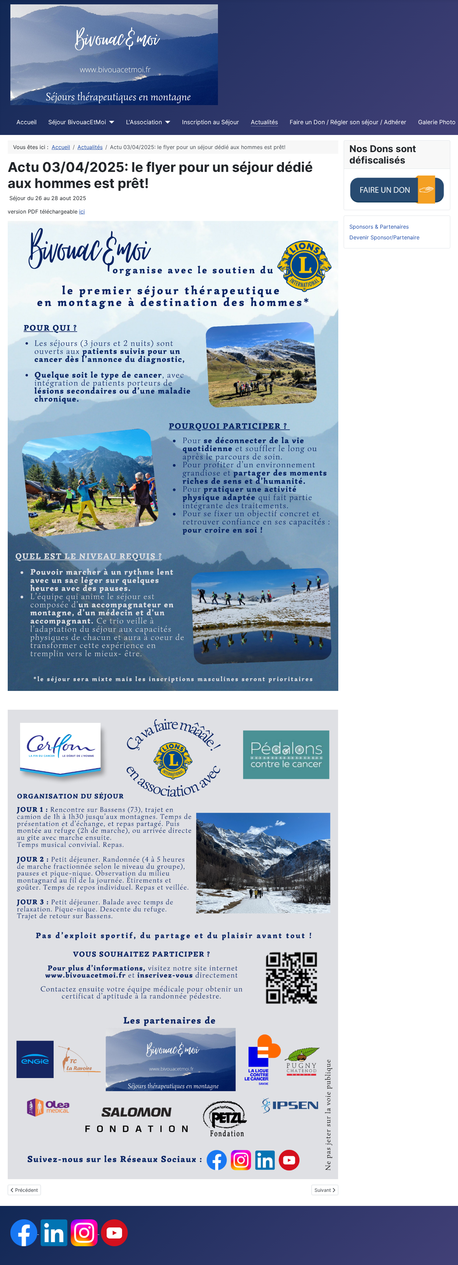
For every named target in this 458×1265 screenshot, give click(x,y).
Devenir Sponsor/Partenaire (384, 237)
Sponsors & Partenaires (379, 226)
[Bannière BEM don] (397, 188)
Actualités (264, 122)
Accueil (26, 122)
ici (82, 211)
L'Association (144, 122)
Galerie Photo (437, 122)
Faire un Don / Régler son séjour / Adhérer (348, 122)
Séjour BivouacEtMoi (77, 122)
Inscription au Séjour (210, 122)
